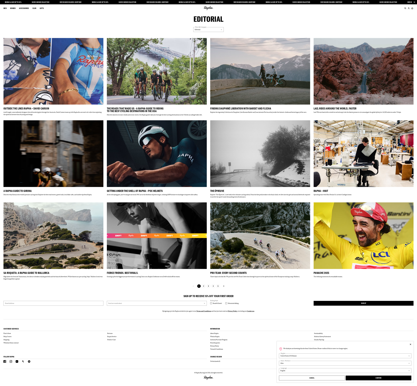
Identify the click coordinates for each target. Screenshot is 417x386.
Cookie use (250, 311)
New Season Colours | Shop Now (70, 2)
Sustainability (318, 333)
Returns (110, 333)
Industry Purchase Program (218, 340)
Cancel (311, 378)
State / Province (286, 360)
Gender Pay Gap (319, 340)
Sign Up (363, 303)
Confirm (378, 378)
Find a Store (7, 333)
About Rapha (214, 333)
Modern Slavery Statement (322, 336)
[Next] (223, 286)
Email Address (9, 303)
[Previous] (193, 286)
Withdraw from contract (11, 343)
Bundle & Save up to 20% (13, 2)
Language (284, 368)
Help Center (7, 336)
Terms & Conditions (216, 349)
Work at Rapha (214, 336)
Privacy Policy (232, 311)
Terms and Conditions (203, 311)
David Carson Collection (40, 2)
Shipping (6, 340)
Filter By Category (200, 27)
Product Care (111, 340)
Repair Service (112, 336)
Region (283, 353)
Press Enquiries (215, 343)
